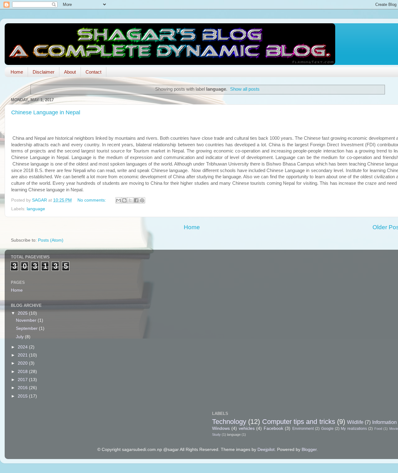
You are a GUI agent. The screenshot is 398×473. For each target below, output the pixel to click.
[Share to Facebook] (136, 200)
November (27, 320)
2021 (23, 355)
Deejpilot (266, 449)
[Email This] (118, 200)
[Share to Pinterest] (142, 200)
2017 (23, 379)
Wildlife (355, 422)
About (70, 72)
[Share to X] (130, 200)
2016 (23, 387)
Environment (303, 428)
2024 (23, 347)
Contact (93, 72)
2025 (23, 313)
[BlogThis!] (124, 200)
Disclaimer (43, 72)
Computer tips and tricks (298, 421)
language (36, 209)
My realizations (354, 428)
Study (216, 434)
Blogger (309, 449)
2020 (23, 363)
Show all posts (245, 89)
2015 (23, 396)
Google (327, 428)
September (27, 328)
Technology (229, 421)
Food (378, 428)
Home (17, 72)
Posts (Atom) (50, 240)
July (20, 336)
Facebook (273, 428)
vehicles (247, 428)
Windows (221, 428)
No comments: (92, 200)
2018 (23, 371)
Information (384, 422)
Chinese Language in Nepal (45, 112)
